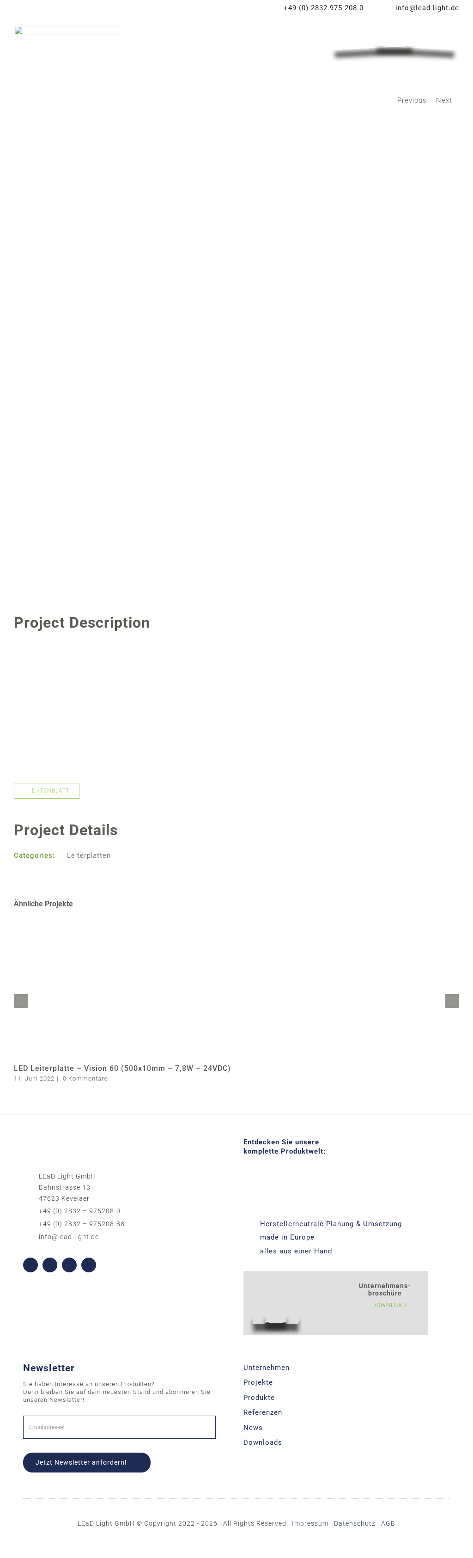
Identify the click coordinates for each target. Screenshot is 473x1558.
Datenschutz (355, 1523)
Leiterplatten (89, 855)
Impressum (310, 1523)
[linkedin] (69, 1265)
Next (444, 100)
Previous (412, 100)
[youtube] (49, 1265)
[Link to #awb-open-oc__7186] (285, 40)
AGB (388, 1523)
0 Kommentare (85, 1078)
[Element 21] (394, 28)
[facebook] (30, 1265)
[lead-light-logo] (69, 29)
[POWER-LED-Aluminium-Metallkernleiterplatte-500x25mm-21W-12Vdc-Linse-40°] (236, 647)
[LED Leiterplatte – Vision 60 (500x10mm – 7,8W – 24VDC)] (236, 923)
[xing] (88, 1265)
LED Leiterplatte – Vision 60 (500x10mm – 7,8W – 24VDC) (122, 1068)
